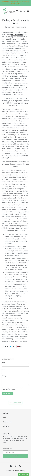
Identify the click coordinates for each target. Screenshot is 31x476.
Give (4, 417)
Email (3, 369)
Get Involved (7, 422)
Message (4, 376)
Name (3, 362)
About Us (6, 426)
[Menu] (28, 11)
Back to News (16, 402)
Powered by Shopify (20, 470)
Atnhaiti (12, 470)
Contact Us (24, 474)
